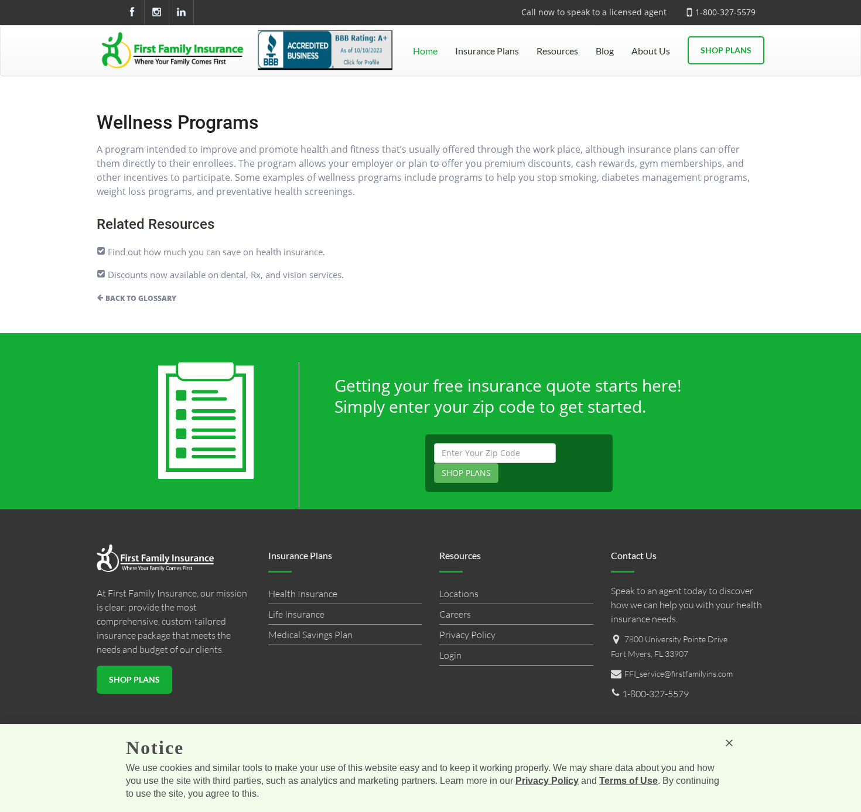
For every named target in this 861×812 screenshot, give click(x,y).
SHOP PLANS (466, 472)
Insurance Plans (487, 50)
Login (450, 655)
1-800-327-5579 (725, 12)
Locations (459, 593)
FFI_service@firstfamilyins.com (678, 674)
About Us (650, 50)
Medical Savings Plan (310, 634)
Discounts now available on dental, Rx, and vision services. (224, 274)
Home (425, 50)
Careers (455, 614)
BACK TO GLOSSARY (140, 298)
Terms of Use (628, 781)
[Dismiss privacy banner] (729, 743)
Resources (557, 50)
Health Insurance (302, 593)
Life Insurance (296, 614)
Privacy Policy (467, 634)
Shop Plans (726, 50)
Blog (605, 50)
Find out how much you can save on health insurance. (215, 252)
